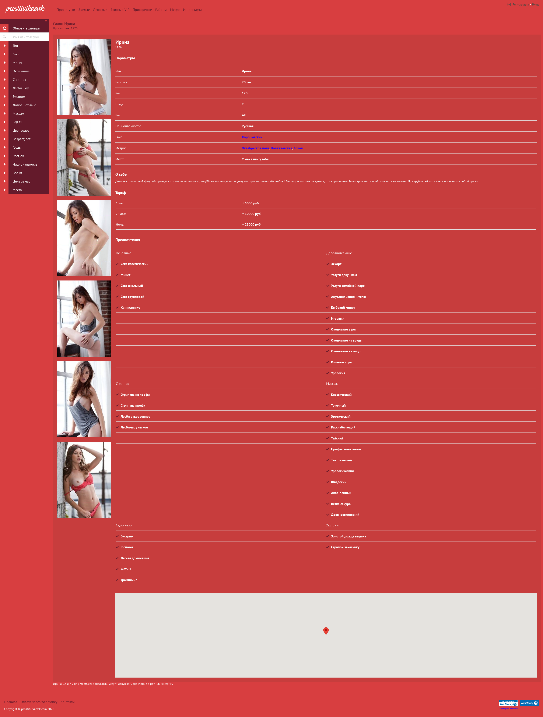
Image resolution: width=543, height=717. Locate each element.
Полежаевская (281, 148)
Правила (10, 702)
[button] (326, 631)
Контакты (68, 702)
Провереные (142, 9)
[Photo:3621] (84, 480)
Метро (175, 9)
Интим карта (192, 9)
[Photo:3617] (84, 157)
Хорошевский (252, 137)
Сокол (298, 148)
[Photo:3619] (84, 318)
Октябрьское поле (255, 148)
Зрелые (84, 9)
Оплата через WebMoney (39, 702)
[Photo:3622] (84, 77)
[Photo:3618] (84, 238)
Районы (161, 9)
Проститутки (66, 9)
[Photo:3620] (84, 399)
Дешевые (100, 9)
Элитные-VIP (120, 9)
